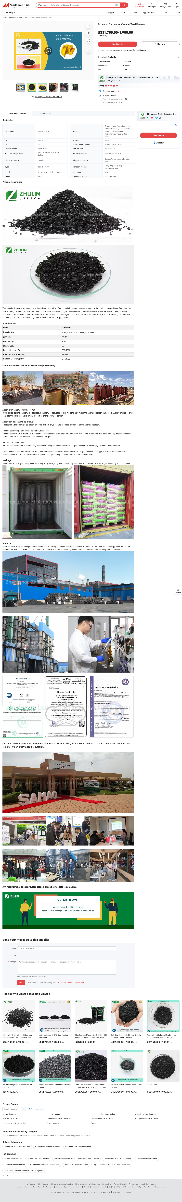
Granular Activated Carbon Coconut (117, 1158)
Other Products (53, 1123)
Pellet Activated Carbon (11, 1118)
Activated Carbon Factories (88, 1158)
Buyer (122, 13)
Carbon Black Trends (122, 1164)
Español (41, 1187)
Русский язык (69, 1187)
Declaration (116, 1192)
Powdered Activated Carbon (57, 1118)
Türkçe (139, 1187)
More (4, 1175)
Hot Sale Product (53, 1114)
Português (49, 1187)
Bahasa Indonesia (160, 1187)
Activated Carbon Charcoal (14, 1164)
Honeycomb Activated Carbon (146, 1118)
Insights (153, 1184)
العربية (104, 1187)
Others (93, 1123)
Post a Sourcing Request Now (71, 982)
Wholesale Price (94, 1184)
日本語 (118, 1187)
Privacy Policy (127, 1192)
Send (21, 982)
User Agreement (105, 1192)
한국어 (111, 1187)
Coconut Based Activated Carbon (78, 1147)
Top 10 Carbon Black (101, 1164)
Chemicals (12, 18)
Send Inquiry (117, 44)
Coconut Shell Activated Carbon (41, 18)
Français (59, 1187)
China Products (42, 1184)
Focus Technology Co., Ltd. (75, 1192)
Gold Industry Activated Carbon (76, 1164)
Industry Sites (106, 1184)
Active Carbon (23, 18)
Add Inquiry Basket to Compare (48, 96)
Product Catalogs (37, 1109)
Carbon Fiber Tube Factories (38, 1158)
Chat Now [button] (161, 44)
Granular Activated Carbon (145, 1114)
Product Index (133, 1184)
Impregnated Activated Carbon (14, 1123)
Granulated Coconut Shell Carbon (17, 1147)
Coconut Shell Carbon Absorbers (47, 1147)
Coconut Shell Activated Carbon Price (44, 1164)
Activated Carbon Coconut (147, 1158)
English (33, 1187)
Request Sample (139, 50)
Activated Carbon (9, 1114)
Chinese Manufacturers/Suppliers (61, 1184)
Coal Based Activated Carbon (102, 1118)
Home (4, 18)
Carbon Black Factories (13, 1158)
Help (135, 13)
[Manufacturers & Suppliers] (15, 5)
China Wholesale (81, 1184)
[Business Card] (176, 124)
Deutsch (86, 1187)
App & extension (149, 13)
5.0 (148, 118)
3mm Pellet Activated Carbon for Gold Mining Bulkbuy (24, 1170)
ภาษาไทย (131, 1187)
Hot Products (30, 1184)
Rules (178, 13)
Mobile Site (144, 1184)
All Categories (11, 13)
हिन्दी (124, 1187)
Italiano (78, 1187)
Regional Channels (120, 1184)
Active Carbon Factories (63, 1158)
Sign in (177, 6)
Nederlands (96, 1187)
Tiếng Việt (147, 1187)
